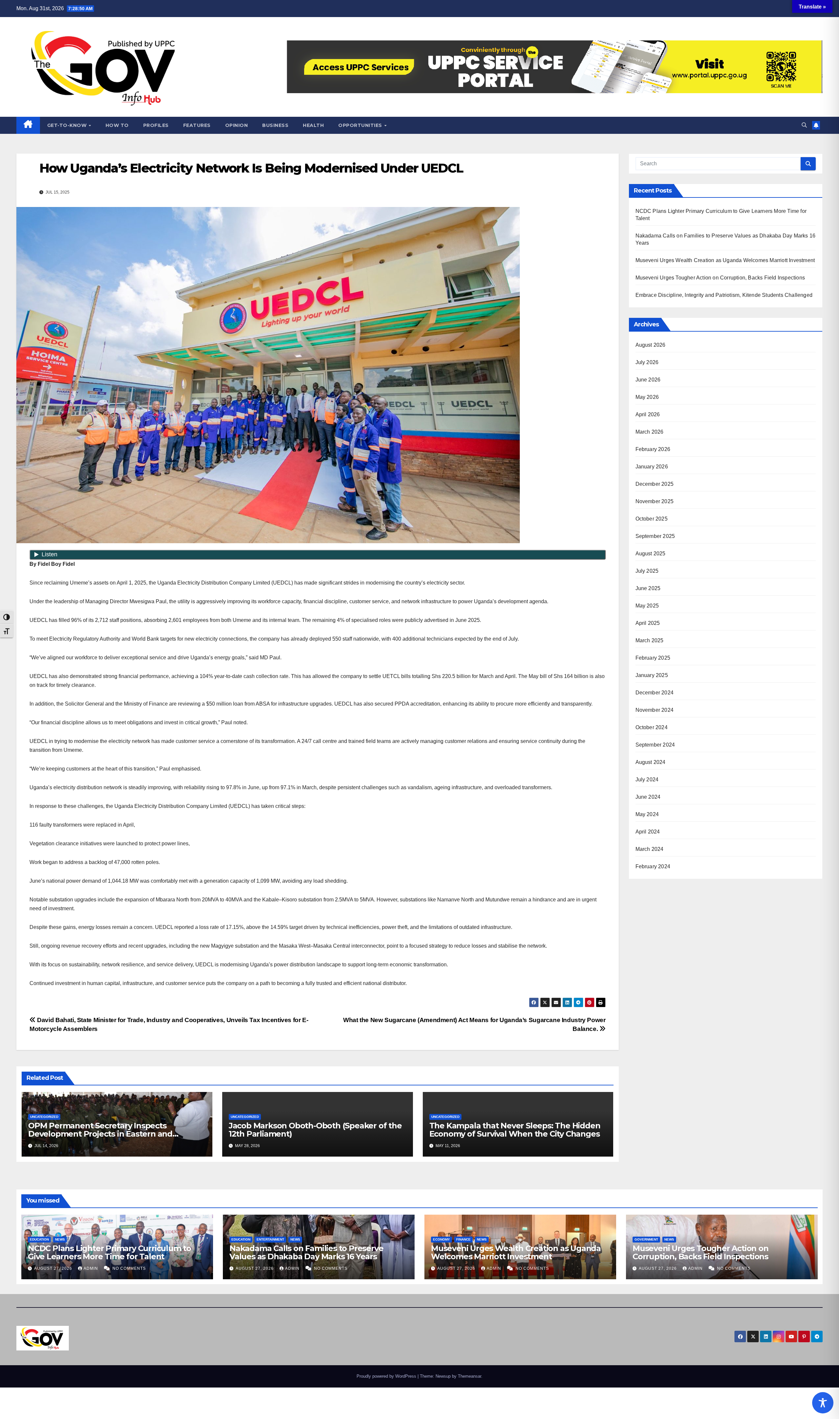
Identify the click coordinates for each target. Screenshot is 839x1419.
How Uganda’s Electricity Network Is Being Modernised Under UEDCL (251, 168)
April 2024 (647, 831)
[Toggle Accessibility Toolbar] (822, 1402)
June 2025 (648, 588)
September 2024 (655, 745)
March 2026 (649, 432)
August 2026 (650, 345)
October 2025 (651, 519)
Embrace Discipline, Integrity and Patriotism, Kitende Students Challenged (724, 295)
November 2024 (654, 710)
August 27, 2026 (53, 1268)
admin (91, 1268)
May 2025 (647, 605)
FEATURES (197, 125)
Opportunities (360, 125)
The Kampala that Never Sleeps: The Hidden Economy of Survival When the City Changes (514, 1130)
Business (275, 125)
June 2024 (648, 797)
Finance (463, 1239)
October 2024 (651, 727)
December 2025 (654, 484)
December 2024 (654, 692)
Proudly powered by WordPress (387, 1376)
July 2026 (647, 362)
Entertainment (270, 1239)
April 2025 (647, 623)
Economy (441, 1239)
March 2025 (649, 640)
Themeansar (469, 1376)
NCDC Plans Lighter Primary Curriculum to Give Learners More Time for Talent (109, 1252)
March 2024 (649, 849)
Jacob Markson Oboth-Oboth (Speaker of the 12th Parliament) (315, 1130)
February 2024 (653, 866)
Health (313, 125)
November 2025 (654, 501)
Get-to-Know (67, 125)
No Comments (129, 1268)
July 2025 (647, 571)
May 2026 (647, 397)
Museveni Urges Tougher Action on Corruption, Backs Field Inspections (720, 277)
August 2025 (650, 553)
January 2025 (651, 675)
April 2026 (647, 414)
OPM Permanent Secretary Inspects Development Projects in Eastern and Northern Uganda (100, 1134)
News (60, 1239)
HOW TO (117, 125)
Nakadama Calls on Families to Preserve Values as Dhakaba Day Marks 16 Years (306, 1252)
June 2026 (648, 379)
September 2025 (655, 536)
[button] (804, 125)
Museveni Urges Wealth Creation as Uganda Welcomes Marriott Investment (725, 260)
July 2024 (647, 779)
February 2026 (653, 449)
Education (39, 1239)
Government (646, 1239)
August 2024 (650, 762)
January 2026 (651, 466)
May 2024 (647, 814)
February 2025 (653, 658)
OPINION (236, 125)
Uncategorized (44, 1117)
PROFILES (156, 125)
